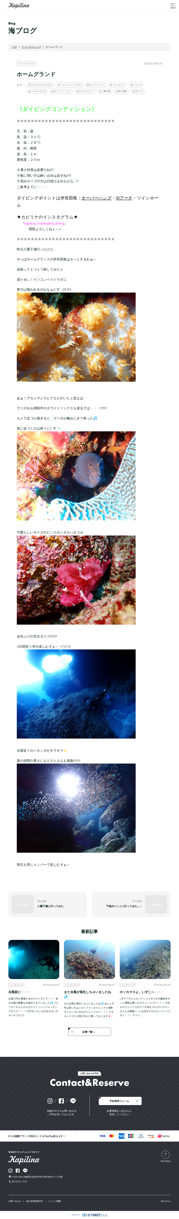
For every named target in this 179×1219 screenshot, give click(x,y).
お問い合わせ (14, 1201)
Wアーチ (124, 197)
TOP (14, 46)
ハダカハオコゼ (38, 91)
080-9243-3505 (19, 1181)
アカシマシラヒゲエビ (41, 85)
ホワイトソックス (62, 91)
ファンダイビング (26, 63)
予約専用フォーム (119, 1100)
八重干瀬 (106, 91)
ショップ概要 (54, 1201)
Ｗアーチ (139, 91)
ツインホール (118, 85)
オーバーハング (96, 85)
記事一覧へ (89, 1031)
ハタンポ (137, 85)
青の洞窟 (122, 91)
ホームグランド (86, 91)
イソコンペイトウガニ (70, 85)
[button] (173, 6)
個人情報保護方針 (34, 1201)
